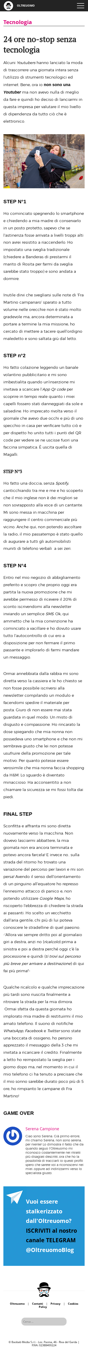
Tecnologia (17, 22)
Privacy (55, 1304)
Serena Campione (42, 1128)
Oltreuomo (17, 1304)
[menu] (81, 5)
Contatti (37, 1304)
